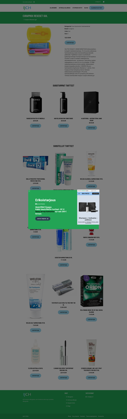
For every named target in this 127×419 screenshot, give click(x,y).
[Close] (29, 191)
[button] (42, 219)
